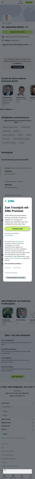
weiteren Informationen (15, 258)
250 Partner (20, 241)
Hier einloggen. (9, 235)
